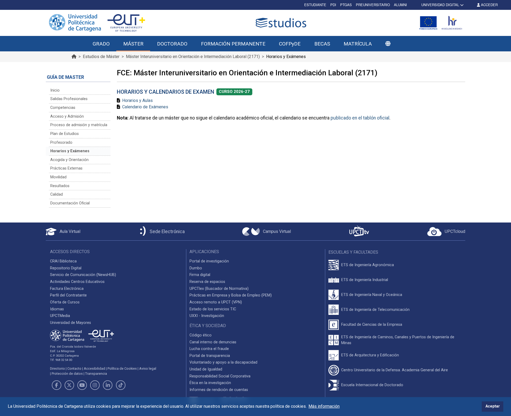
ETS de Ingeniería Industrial (364, 280)
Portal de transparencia (209, 355)
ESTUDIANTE (315, 4)
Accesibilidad (94, 368)
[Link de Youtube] (82, 385)
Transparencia (96, 374)
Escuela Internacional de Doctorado (372, 385)
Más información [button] (324, 406)
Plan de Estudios (64, 133)
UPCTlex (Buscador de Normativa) (219, 288)
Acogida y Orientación (69, 160)
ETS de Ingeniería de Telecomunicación (375, 309)
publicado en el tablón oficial (360, 118)
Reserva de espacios (207, 281)
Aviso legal (147, 368)
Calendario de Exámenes (145, 106)
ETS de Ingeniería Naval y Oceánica (371, 295)
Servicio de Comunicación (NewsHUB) (83, 275)
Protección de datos (67, 374)
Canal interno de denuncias (212, 342)
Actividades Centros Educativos (77, 281)
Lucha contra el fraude (209, 349)
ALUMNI (400, 4)
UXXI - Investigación (206, 316)
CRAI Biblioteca (63, 261)
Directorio (57, 368)
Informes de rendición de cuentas (218, 390)
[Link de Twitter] (69, 385)
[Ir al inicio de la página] (74, 56)
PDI (333, 4)
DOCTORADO (172, 44)
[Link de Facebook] (56, 385)
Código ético (200, 335)
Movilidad (58, 177)
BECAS (322, 44)
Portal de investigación (209, 261)
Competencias (62, 107)
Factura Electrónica (67, 288)
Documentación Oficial (70, 203)
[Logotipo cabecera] (282, 23)
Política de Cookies (122, 368)
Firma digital (199, 275)
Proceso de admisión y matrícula (78, 125)
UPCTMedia (60, 316)
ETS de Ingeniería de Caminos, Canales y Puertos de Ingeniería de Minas (397, 340)
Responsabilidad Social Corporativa (219, 376)
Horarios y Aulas (137, 100)
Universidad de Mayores (70, 322)
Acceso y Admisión (67, 116)
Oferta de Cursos (65, 302)
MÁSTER (133, 44)
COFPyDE (289, 44)
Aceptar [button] (492, 406)
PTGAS (346, 4)
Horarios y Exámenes (69, 151)
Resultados (59, 186)
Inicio (55, 90)
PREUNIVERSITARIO (373, 4)
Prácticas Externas (66, 168)
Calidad (56, 194)
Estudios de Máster (101, 56)
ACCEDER (489, 4)
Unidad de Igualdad (205, 369)
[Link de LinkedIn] (107, 385)
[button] (387, 44)
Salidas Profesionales (69, 99)
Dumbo (195, 268)
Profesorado (61, 142)
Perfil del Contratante (68, 295)
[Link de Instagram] (95, 385)
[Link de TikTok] (120, 385)
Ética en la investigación (210, 383)
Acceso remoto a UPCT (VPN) (215, 302)
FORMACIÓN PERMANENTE (233, 44)
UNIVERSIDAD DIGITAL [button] (440, 4)
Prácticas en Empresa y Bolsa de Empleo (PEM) (230, 295)
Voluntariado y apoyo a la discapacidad (223, 362)
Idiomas (57, 309)
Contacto (74, 368)
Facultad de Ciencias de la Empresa (371, 324)
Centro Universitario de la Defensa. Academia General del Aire (394, 370)
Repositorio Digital (65, 268)
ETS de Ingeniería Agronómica (367, 265)
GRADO (101, 44)
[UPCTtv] (359, 231)
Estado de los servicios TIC (212, 309)
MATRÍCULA (358, 44)
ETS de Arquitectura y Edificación (370, 355)
